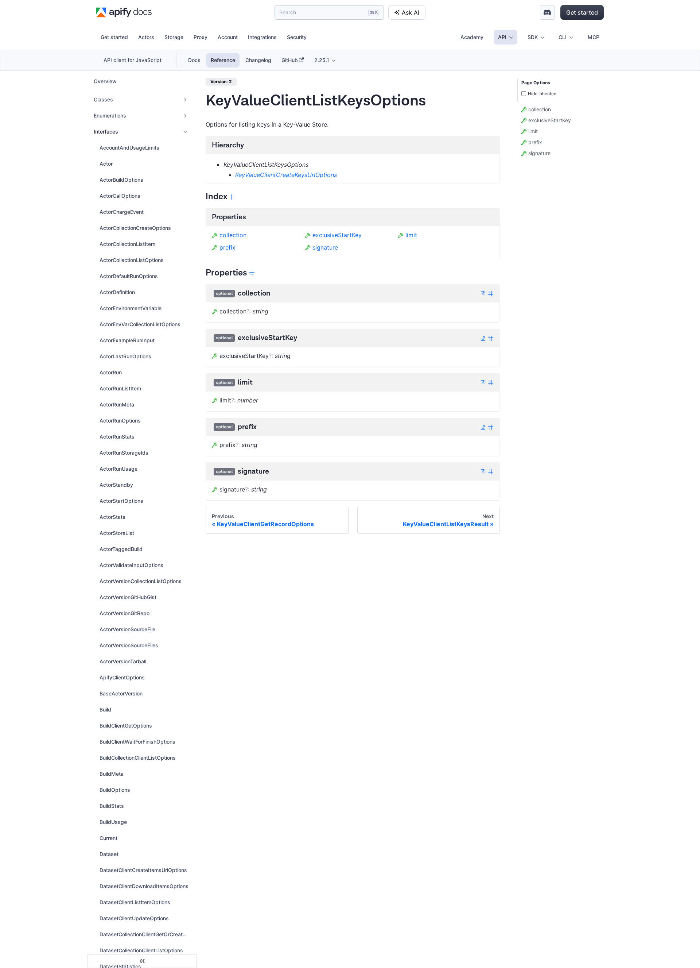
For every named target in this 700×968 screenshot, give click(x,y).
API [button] (502, 37)
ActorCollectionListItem (127, 244)
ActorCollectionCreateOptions (135, 228)
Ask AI (410, 12)
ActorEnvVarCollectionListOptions (140, 324)
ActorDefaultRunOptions (129, 276)
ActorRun (111, 372)
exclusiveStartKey (337, 235)
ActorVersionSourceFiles (129, 645)
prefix (227, 247)
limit (411, 235)
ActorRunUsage (118, 469)
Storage (173, 37)
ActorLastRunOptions (125, 356)
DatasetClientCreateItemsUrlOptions (143, 870)
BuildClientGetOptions (126, 725)
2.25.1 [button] (321, 60)
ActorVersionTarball (123, 661)
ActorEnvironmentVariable (131, 308)
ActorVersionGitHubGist (128, 597)
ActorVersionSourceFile (127, 629)
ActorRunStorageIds (124, 453)
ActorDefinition (117, 292)
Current (108, 838)
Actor (106, 164)
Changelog (258, 60)
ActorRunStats (117, 436)
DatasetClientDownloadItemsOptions (144, 886)
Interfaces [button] (106, 131)
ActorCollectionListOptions (132, 260)
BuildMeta (112, 774)
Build (105, 709)
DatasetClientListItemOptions (135, 902)
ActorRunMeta (117, 404)
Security (297, 37)
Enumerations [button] (110, 115)
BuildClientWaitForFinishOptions (137, 741)
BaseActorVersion (121, 693)
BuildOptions (115, 790)
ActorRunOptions (120, 420)
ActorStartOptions (121, 501)
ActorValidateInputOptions (131, 565)
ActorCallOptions (120, 196)
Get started (582, 12)
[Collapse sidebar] (142, 961)
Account (228, 37)
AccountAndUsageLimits (129, 147)
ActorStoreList (117, 533)
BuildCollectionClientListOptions (138, 758)
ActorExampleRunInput (127, 340)
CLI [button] (563, 37)
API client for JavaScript (133, 60)
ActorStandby (116, 485)
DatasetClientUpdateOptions (134, 918)
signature (325, 247)
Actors (146, 37)
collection (232, 235)
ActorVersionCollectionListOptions (141, 581)
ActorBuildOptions (121, 180)
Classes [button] (103, 99)
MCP (593, 37)
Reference (223, 60)
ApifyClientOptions (122, 677)
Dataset (109, 854)
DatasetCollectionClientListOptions (141, 950)
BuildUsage (113, 822)
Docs (194, 60)
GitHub (289, 60)
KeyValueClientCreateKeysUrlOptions (286, 174)
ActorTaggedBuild (121, 549)
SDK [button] (533, 37)
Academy (471, 37)
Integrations (262, 37)
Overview (105, 81)
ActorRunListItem (120, 388)
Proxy (200, 37)
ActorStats (112, 517)
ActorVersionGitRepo (124, 613)
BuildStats (112, 806)
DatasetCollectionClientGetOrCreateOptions (146, 934)
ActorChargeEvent (122, 212)
